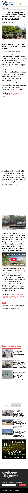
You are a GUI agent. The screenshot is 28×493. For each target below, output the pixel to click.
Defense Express (7, 22)
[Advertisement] (14, 200)
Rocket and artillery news (9, 308)
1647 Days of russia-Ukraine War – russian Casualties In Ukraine (19, 353)
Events (6, 8)
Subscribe (23, 485)
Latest (6, 405)
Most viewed (16, 405)
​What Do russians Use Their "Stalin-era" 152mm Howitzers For (13, 95)
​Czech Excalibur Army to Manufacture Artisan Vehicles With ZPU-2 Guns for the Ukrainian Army (13, 296)
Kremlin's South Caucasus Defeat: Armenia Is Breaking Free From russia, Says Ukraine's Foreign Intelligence (19, 424)
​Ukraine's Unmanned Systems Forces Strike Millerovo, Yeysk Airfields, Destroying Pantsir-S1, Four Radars (19, 365)
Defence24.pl (21, 271)
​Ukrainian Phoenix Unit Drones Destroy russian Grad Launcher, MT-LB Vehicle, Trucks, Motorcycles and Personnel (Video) (19, 376)
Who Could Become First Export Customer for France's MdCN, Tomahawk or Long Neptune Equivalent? (19, 434)
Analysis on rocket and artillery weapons (13, 305)
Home (3, 8)
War (19, 308)
